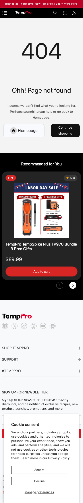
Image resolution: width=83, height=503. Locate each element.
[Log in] (74, 13)
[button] (55, 13)
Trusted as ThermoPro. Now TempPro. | (30, 3)
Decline (39, 481)
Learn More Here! (67, 3)
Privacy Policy (58, 458)
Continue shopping (65, 130)
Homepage (28, 130)
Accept (39, 470)
